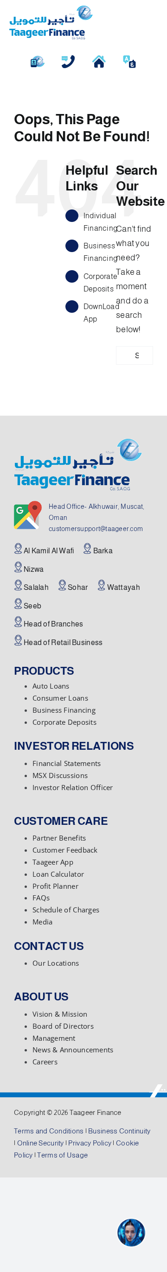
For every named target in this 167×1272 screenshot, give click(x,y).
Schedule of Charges (65, 909)
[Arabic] (129, 58)
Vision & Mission (59, 1014)
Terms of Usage (62, 1155)
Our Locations (55, 963)
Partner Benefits (59, 837)
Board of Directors (63, 1026)
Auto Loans (51, 685)
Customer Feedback (65, 849)
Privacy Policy (89, 1143)
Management (54, 1038)
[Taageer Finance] (51, 9)
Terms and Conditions (49, 1131)
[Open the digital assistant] (131, 1232)
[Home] (98, 58)
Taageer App (52, 862)
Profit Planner (55, 886)
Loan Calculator (58, 874)
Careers (45, 1061)
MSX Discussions (60, 775)
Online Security (40, 1143)
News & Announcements (72, 1049)
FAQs (41, 897)
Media (42, 921)
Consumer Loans (60, 697)
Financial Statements (66, 763)
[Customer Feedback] (68, 58)
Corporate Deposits (64, 722)
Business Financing (64, 710)
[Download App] (37, 58)
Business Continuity (119, 1131)
